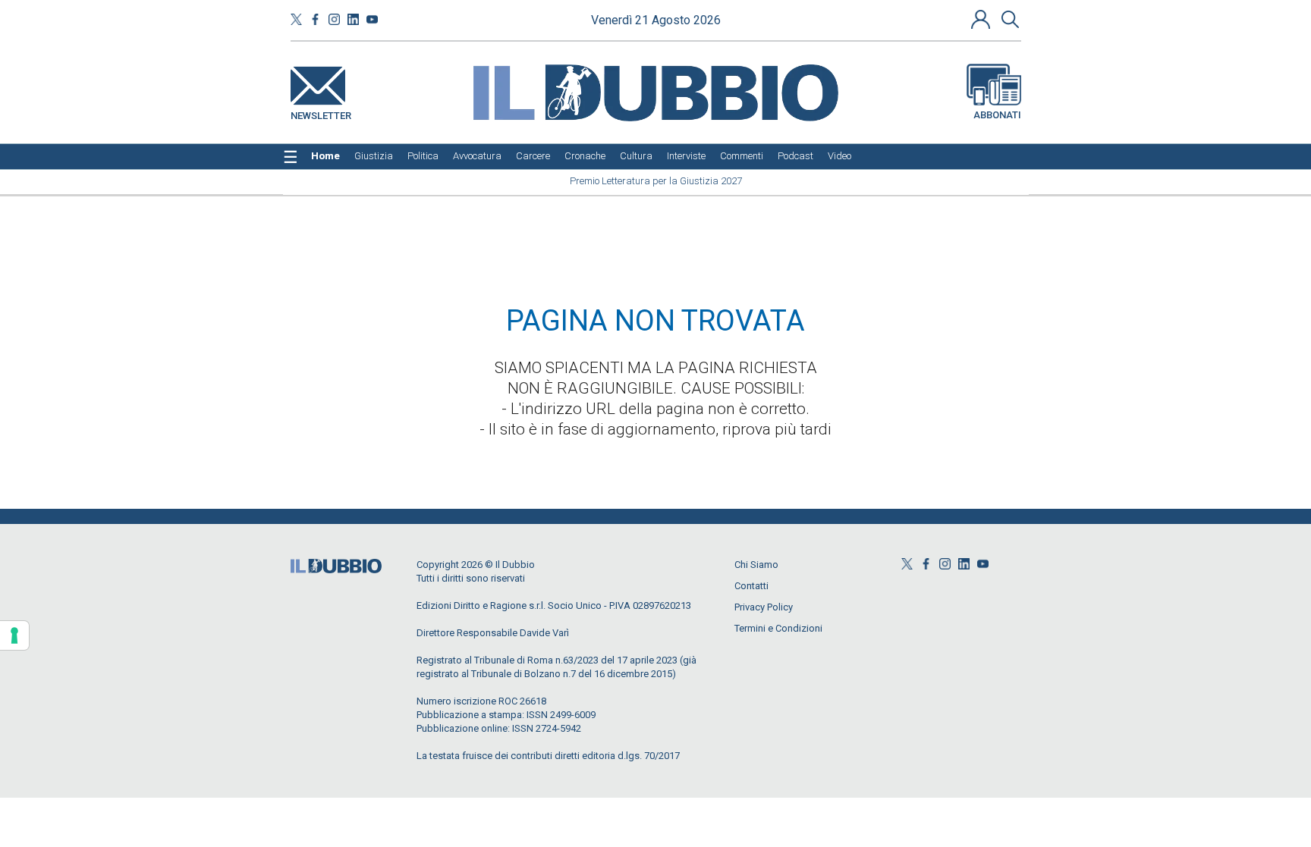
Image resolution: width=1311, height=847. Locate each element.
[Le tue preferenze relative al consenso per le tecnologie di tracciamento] (14, 635)
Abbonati (997, 115)
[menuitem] (325, 156)
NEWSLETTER (321, 112)
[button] (982, 19)
